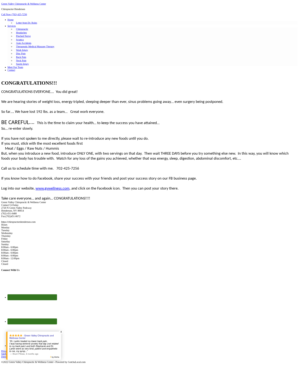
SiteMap (5, 354)
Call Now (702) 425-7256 (14, 14)
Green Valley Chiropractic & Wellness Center (23, 3)
